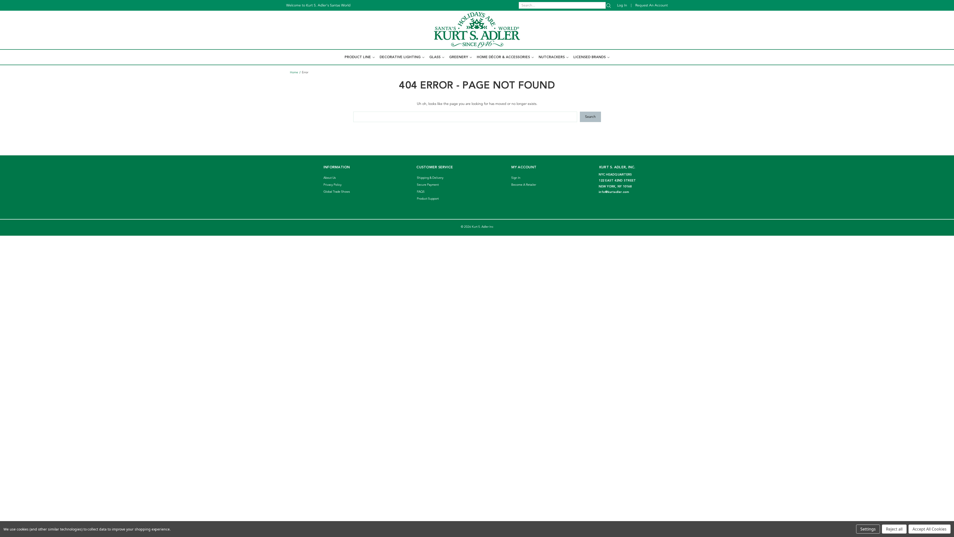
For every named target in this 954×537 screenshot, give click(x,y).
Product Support (428, 198)
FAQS (421, 191)
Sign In (515, 178)
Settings (868, 529)
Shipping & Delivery (430, 178)
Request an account (651, 5)
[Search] (608, 5)
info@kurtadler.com (614, 192)
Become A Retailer (523, 184)
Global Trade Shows (336, 191)
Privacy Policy (332, 184)
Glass (435, 57)
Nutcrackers (552, 57)
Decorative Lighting (401, 57)
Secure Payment (428, 184)
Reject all (894, 529)
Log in (622, 5)
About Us (329, 178)
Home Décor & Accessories (504, 57)
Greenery (459, 57)
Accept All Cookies (930, 529)
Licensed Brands (590, 57)
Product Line (358, 57)
